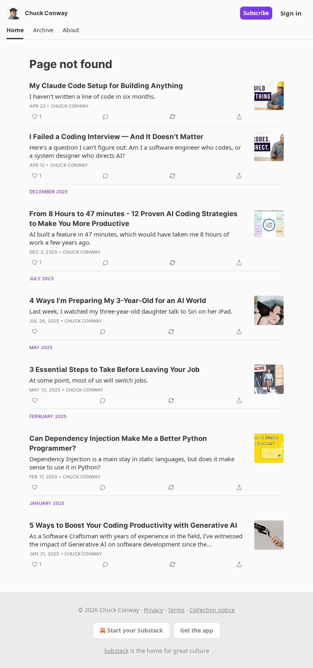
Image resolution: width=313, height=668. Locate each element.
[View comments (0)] (105, 117)
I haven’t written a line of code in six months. (92, 96)
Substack (116, 651)
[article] (156, 101)
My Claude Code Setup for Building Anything (106, 86)
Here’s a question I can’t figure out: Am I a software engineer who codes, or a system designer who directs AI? (135, 151)
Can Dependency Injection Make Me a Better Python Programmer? (118, 443)
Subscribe (256, 13)
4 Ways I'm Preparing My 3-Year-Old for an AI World (117, 300)
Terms (176, 610)
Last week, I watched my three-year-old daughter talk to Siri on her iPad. (130, 311)
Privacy (153, 610)
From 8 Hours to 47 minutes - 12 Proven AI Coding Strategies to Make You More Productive (133, 219)
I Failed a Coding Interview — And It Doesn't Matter (116, 137)
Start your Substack (135, 630)
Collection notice (212, 610)
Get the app (196, 630)
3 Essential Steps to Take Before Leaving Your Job (114, 369)
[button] (15, 30)
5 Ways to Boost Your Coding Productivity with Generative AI (133, 525)
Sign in (291, 13)
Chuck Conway (70, 106)
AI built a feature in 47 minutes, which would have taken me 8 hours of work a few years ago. (129, 238)
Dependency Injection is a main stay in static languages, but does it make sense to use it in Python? (131, 463)
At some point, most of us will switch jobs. (88, 380)
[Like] (34, 331)
